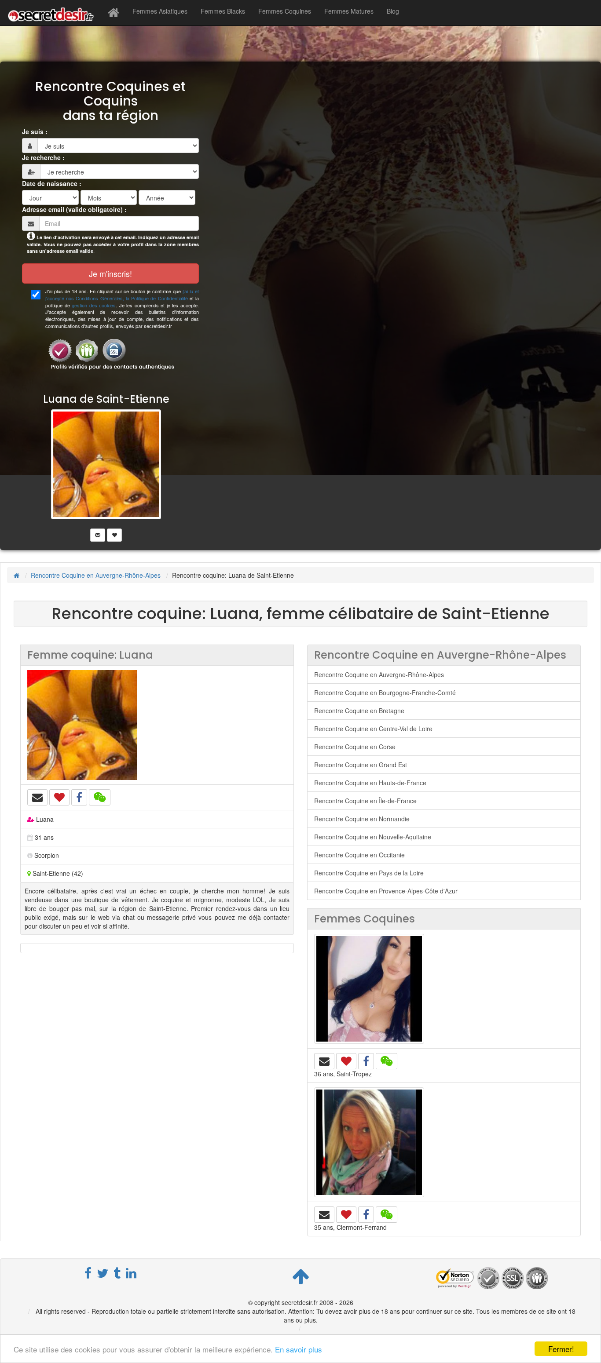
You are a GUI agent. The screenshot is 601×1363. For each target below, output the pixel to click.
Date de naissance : (51, 183)
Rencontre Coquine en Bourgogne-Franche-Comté (385, 692)
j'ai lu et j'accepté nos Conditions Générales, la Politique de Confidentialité (122, 295)
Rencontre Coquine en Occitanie (359, 854)
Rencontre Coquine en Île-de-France (365, 800)
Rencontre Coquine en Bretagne (359, 710)
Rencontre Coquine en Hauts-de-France (370, 782)
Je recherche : (43, 157)
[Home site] (113, 13)
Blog (393, 11)
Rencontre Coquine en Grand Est (360, 764)
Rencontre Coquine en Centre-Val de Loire (373, 728)
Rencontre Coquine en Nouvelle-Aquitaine (372, 836)
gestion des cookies (94, 305)
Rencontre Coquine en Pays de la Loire (369, 872)
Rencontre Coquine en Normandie (362, 818)
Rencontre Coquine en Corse (355, 746)
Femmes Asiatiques (159, 11)
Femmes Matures (349, 11)
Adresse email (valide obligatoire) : (74, 209)
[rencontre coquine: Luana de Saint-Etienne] (157, 725)
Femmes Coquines (284, 11)
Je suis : (35, 131)
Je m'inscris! (110, 273)
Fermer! (561, 1348)
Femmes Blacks (223, 11)
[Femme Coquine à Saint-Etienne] (106, 473)
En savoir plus (298, 1349)
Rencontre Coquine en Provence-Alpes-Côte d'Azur (386, 890)
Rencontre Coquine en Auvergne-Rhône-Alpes (96, 575)
